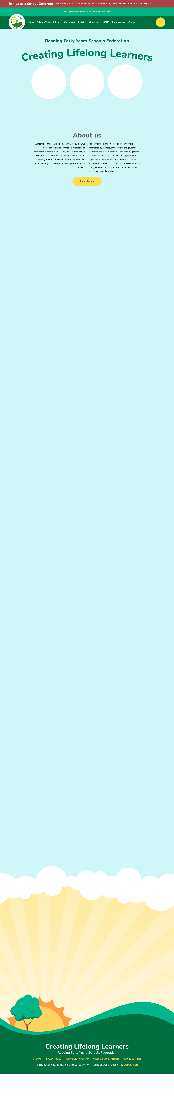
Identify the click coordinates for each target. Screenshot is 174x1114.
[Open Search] (160, 22)
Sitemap (37, 1059)
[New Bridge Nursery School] (125, 81)
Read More (87, 181)
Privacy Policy (53, 1059)
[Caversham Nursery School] (87, 81)
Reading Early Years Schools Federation (87, 11)
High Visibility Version (77, 1059)
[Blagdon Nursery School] (48, 81)
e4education (131, 1065)
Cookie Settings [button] (132, 1059)
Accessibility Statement (106, 1059)
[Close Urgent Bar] (171, 3)
